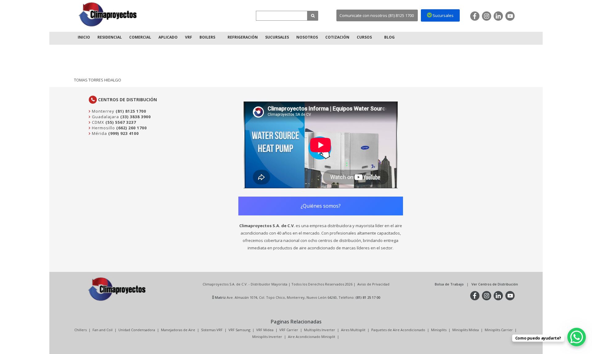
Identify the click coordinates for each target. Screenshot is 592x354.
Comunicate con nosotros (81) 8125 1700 (376, 15)
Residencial (109, 37)
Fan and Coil (102, 329)
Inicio (84, 37)
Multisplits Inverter (319, 329)
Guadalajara (105, 116)
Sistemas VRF (212, 329)
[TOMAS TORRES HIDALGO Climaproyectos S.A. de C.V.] (108, 14)
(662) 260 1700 (131, 128)
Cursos (364, 37)
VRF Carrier (288, 329)
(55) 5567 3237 (120, 122)
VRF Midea (264, 329)
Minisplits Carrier (499, 329)
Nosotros (307, 37)
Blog (389, 37)
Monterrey (102, 111)
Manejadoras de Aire (178, 329)
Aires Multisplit (353, 329)
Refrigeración (243, 37)
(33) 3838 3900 (135, 116)
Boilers (207, 37)
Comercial (140, 37)
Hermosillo (103, 128)
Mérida (99, 133)
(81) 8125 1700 (131, 111)
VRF (188, 37)
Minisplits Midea (465, 329)
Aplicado (168, 37)
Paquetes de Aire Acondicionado (398, 329)
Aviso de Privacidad (373, 284)
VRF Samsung (239, 329)
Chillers (80, 329)
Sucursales (277, 37)
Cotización (337, 37)
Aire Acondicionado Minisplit (311, 336)
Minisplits (438, 329)
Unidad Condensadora (136, 329)
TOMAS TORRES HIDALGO (97, 80)
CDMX (97, 122)
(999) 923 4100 (123, 133)
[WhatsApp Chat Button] (576, 337)
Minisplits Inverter (267, 336)
